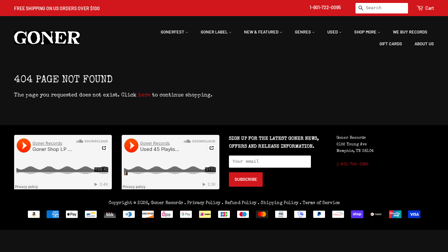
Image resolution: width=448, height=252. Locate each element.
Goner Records (167, 203)
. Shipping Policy (278, 203)
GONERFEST (173, 31)
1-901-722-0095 (325, 7)
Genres (303, 31)
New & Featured (261, 31)
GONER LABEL (215, 31)
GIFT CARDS (390, 43)
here (144, 95)
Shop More (365, 31)
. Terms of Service (320, 203)
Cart (429, 8)
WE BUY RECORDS (410, 31)
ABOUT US (424, 43)
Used (333, 31)
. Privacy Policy (202, 203)
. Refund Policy (239, 203)
